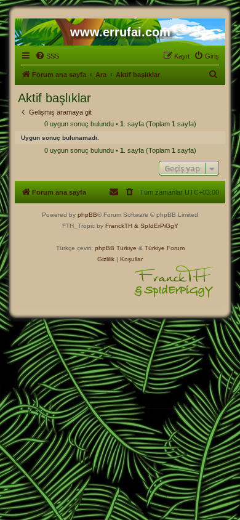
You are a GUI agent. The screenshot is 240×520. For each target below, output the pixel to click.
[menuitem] (47, 56)
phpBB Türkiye (116, 248)
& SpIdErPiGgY (156, 225)
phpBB (87, 214)
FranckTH (118, 225)
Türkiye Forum (165, 248)
